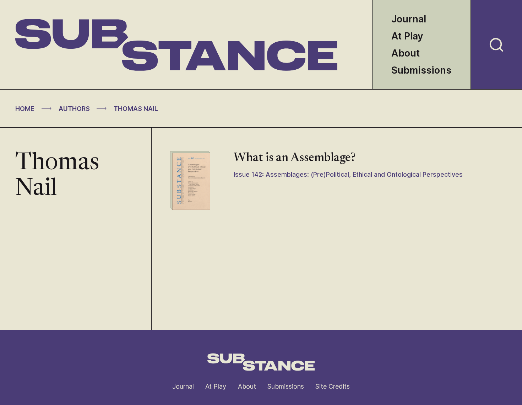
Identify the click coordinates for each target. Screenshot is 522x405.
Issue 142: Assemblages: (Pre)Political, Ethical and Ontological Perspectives (348, 174)
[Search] (496, 44)
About (405, 53)
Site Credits (332, 386)
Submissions (421, 70)
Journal (408, 19)
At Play (407, 36)
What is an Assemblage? (295, 158)
